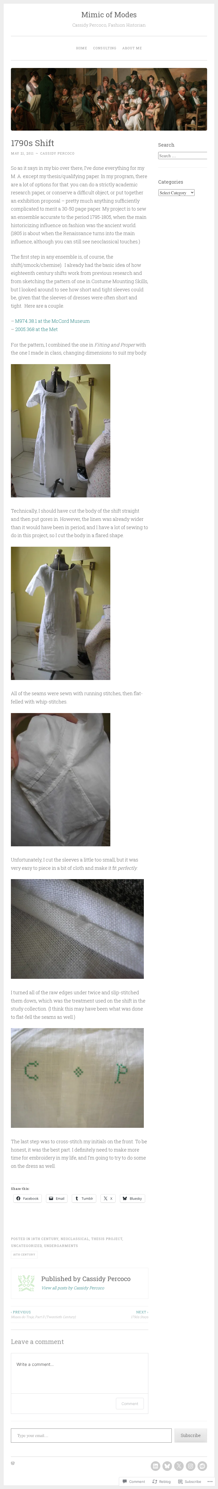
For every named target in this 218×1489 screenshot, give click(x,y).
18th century (44, 1239)
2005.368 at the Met (36, 329)
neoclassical (75, 1239)
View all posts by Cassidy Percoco (72, 1287)
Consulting (104, 48)
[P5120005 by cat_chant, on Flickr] (77, 1126)
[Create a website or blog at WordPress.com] (13, 1463)
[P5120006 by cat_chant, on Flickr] (60, 844)
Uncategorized (26, 1245)
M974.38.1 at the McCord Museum (52, 321)
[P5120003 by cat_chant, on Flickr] (60, 495)
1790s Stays (139, 1314)
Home (81, 48)
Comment (129, 1403)
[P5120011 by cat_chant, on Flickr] (60, 678)
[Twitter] (179, 1466)
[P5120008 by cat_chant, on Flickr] (77, 977)
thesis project (106, 1239)
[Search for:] (183, 155)
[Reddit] (202, 1466)
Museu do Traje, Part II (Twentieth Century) (43, 1314)
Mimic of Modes (109, 14)
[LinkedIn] (155, 1466)
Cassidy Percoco (57, 153)
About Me (132, 48)
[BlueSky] (167, 1466)
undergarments (61, 1245)
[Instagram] (190, 1466)
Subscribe (191, 1435)
